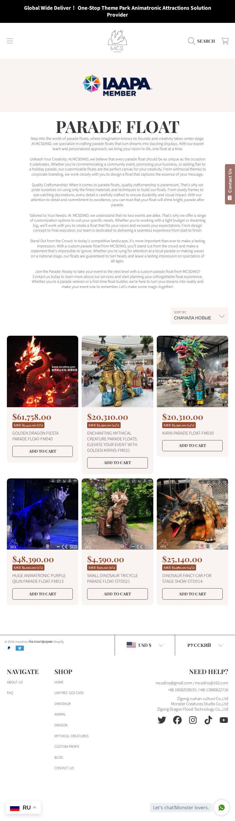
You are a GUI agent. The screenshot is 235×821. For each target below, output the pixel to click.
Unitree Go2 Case (69, 692)
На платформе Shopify (46, 641)
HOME (59, 682)
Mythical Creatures (71, 736)
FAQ (10, 692)
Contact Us (230, 181)
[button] (10, 41)
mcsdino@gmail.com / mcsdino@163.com (192, 683)
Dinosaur (62, 703)
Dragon (61, 725)
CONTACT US (64, 768)
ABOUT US (15, 682)
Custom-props (66, 746)
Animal (60, 714)
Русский (199, 645)
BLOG (58, 757)
